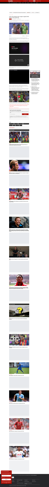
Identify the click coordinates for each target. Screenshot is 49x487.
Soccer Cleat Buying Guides (14, 2)
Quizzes (31, 2)
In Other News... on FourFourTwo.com (14, 107)
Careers (18, 481)
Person (10, 14)
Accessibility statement (11, 481)
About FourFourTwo (26, 481)
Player (12, 14)
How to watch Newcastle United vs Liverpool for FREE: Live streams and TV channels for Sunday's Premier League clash (35, 75)
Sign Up (6, 479)
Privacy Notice (11, 116)
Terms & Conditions (5, 482)
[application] (19, 76)
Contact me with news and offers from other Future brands (6, 477)
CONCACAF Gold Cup (26, 123)
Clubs (34, 2)
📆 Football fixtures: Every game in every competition (19, 12)
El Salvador (10, 125)
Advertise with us (34, 481)
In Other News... (11, 123)
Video (25, 2)
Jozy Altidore (16, 123)
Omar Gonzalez (20, 123)
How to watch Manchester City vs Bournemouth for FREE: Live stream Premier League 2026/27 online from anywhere (35, 83)
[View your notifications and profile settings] (39, 1)
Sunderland (17, 125)
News (23, 2)
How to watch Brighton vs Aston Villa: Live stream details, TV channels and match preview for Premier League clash (35, 79)
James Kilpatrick (11, 127)
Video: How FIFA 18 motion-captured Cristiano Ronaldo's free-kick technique (19, 104)
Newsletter (20, 2)
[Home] (9, 3)
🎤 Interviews (37, 12)
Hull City (21, 125)
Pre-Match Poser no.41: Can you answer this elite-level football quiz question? (34, 93)
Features (28, 2)
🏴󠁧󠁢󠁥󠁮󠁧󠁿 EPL (33, 12)
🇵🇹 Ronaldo (29, 12)
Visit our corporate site (34, 475)
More (37, 2)
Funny (14, 125)
